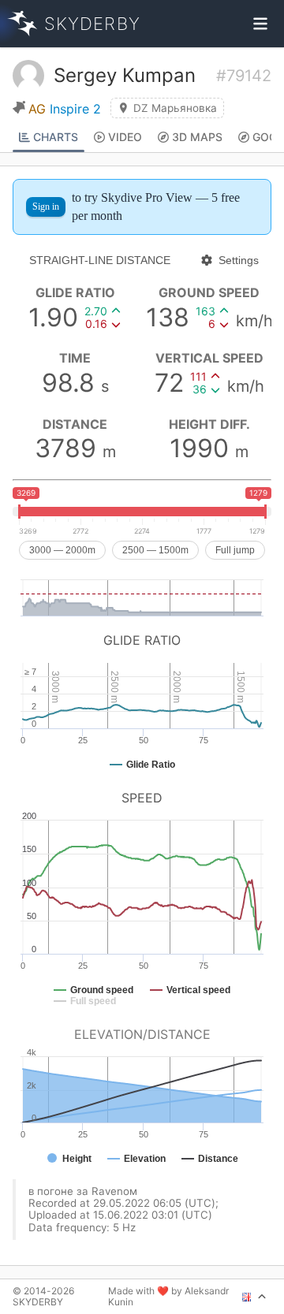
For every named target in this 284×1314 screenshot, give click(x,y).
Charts (55, 136)
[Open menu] (260, 23)
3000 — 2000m (62, 550)
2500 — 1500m (155, 550)
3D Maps (197, 136)
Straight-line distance (99, 260)
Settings (239, 260)
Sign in (45, 206)
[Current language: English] (254, 1297)
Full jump (235, 550)
